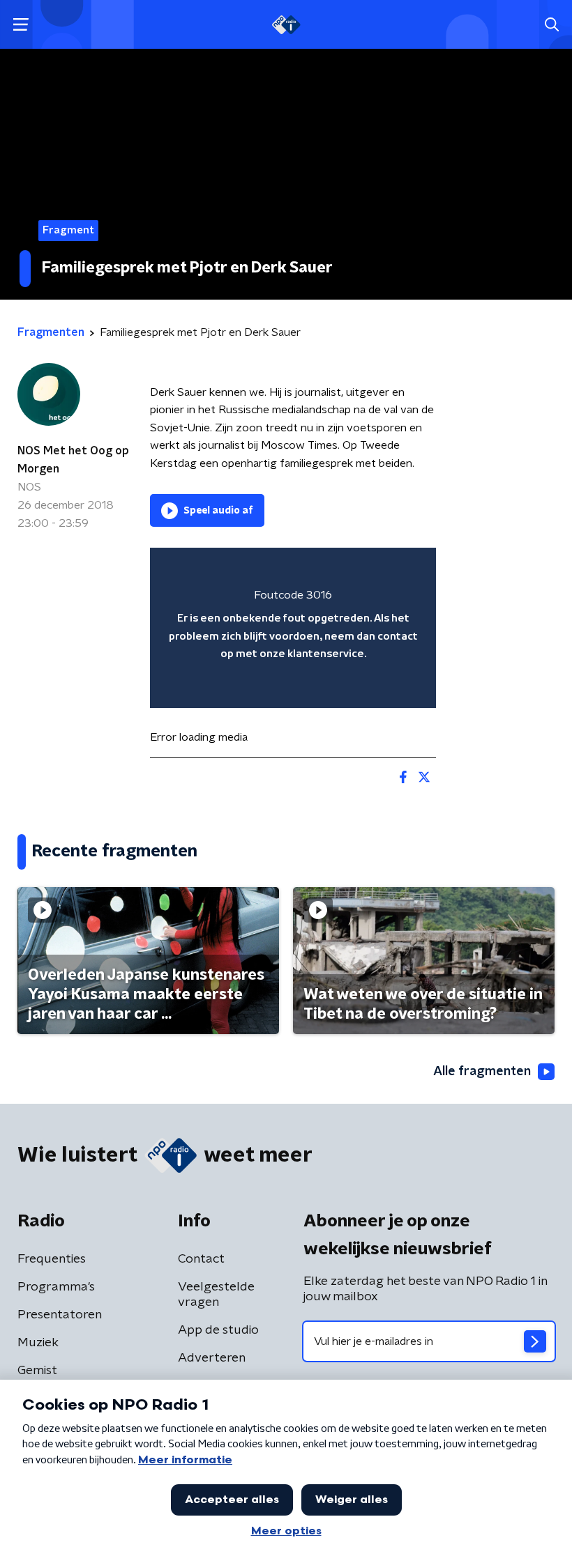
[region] (293, 628)
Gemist (37, 1370)
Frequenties (51, 1259)
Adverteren (212, 1358)
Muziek (38, 1343)
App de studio (218, 1330)
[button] (20, 25)
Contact (201, 1259)
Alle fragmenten (482, 1071)
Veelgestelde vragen (216, 1295)
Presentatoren (59, 1315)
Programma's (56, 1287)
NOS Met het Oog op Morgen (73, 460)
